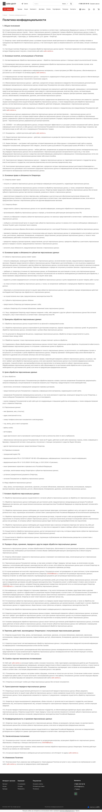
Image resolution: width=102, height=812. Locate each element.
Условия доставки (38, 786)
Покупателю (37, 781)
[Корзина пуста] (98, 9)
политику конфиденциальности (67, 810)
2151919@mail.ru (52, 573)
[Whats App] (75, 793)
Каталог (5, 784)
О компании (21, 784)
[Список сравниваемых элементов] (89, 9)
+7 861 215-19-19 (83, 3)
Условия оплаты (38, 784)
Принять (77, 810)
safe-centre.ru (48, 51)
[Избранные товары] (94, 9)
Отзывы (20, 786)
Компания (21, 781)
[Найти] (71, 4)
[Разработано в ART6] (93, 806)
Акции (5, 786)
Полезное (36, 789)
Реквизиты (21, 789)
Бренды (5, 789)
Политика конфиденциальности (54, 807)
